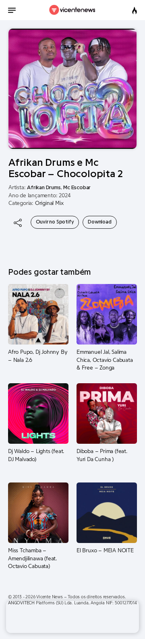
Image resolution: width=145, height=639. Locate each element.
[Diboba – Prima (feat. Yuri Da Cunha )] (107, 413)
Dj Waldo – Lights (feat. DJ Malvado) (36, 455)
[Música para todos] (73, 10)
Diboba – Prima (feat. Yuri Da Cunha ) (102, 455)
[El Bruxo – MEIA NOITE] (107, 513)
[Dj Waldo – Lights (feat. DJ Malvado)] (38, 413)
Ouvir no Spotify (55, 221)
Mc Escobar (77, 187)
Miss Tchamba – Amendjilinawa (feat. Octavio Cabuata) (32, 558)
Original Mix (49, 203)
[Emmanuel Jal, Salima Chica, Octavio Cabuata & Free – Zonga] (107, 314)
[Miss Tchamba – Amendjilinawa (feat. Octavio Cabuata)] (38, 513)
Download (99, 221)
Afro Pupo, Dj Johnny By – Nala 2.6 (37, 356)
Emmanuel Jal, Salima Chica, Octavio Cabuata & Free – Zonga (105, 360)
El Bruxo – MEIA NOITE (105, 550)
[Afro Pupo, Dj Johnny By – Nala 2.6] (38, 314)
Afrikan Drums (43, 187)
